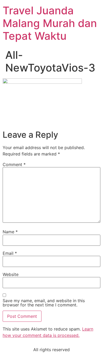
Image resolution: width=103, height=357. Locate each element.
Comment (14, 164)
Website (10, 274)
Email (10, 253)
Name (10, 232)
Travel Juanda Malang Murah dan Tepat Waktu (50, 23)
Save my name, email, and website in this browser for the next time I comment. (44, 302)
